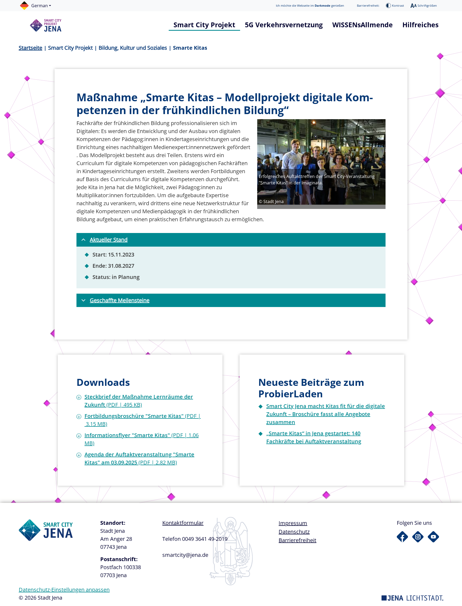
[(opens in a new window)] (402, 536)
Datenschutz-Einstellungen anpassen (64, 589)
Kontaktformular (182, 522)
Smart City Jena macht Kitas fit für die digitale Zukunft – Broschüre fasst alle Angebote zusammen (325, 414)
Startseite (30, 47)
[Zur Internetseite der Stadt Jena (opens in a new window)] (412, 597)
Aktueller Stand (109, 239)
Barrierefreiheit (297, 540)
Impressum (293, 523)
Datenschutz (294, 531)
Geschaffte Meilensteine (119, 300)
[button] (38, 5)
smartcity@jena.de (185, 554)
